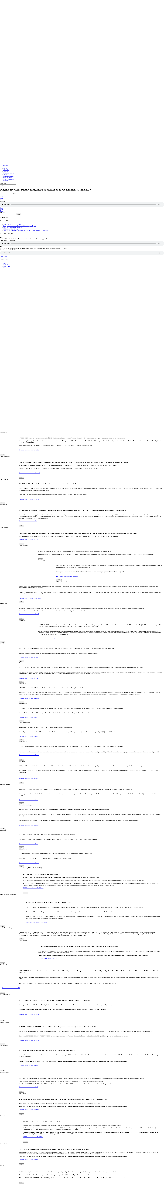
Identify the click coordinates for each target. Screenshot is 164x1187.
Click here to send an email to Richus (33, 1137)
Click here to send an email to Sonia (28, 1087)
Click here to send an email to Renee (29, 1109)
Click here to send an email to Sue (28, 521)
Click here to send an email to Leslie (28, 539)
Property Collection (8, 179)
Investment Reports (8, 173)
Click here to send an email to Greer (28, 657)
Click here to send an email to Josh (28, 778)
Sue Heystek (5, 194)
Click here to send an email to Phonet (29, 755)
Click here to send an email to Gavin (47, 958)
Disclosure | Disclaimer (9, 268)
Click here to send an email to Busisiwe (67, 576)
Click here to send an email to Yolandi (29, 717)
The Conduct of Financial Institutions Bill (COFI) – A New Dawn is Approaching (25, 230)
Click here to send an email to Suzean (29, 1014)
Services (5, 171)
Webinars (5, 174)
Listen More (3, 256)
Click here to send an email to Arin (11, 988)
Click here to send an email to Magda (29, 698)
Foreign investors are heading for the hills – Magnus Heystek (19, 226)
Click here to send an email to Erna (28, 844)
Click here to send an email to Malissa (33, 888)
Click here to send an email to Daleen (29, 499)
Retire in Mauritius (8, 176)
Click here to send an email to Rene (28, 678)
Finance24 (6, 264)
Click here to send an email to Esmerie (29, 1040)
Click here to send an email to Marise (29, 450)
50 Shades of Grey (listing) (10, 229)
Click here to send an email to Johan (28, 1159)
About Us (6, 170)
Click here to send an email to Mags (28, 1065)
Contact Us (4, 165)
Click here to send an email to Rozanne (36, 922)
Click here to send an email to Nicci (28, 800)
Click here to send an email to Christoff (29, 473)
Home (5, 168)
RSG (4, 263)
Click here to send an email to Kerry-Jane (30, 598)
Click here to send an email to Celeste (29, 863)
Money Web (6, 266)
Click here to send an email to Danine (29, 825)
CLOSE (2, 454)
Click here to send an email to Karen (28, 736)
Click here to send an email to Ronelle (29, 614)
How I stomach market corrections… (13, 227)
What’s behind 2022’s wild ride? (12, 224)
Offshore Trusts (7, 177)
